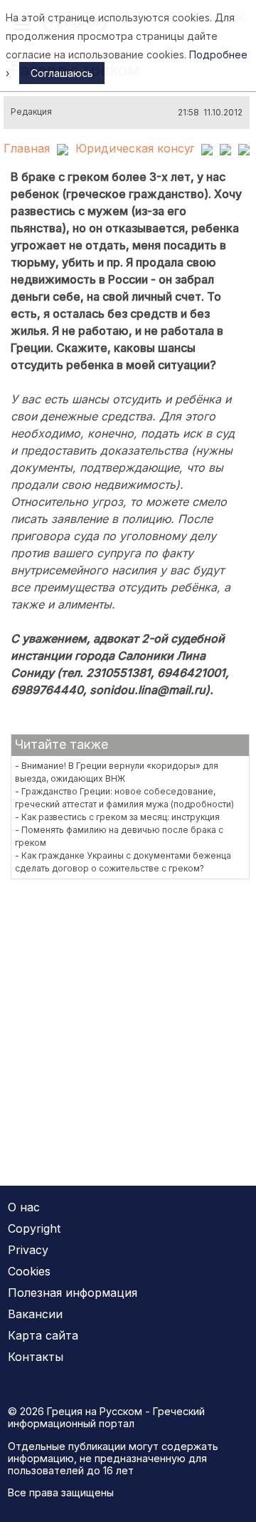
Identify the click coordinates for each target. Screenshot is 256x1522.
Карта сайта (43, 1335)
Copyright (34, 1228)
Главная (27, 148)
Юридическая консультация (155, 148)
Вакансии (35, 1314)
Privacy (28, 1250)
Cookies (29, 1271)
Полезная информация (72, 1292)
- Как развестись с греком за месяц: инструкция (117, 817)
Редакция (31, 112)
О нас (24, 1207)
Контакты (35, 1357)
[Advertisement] (128, 1023)
